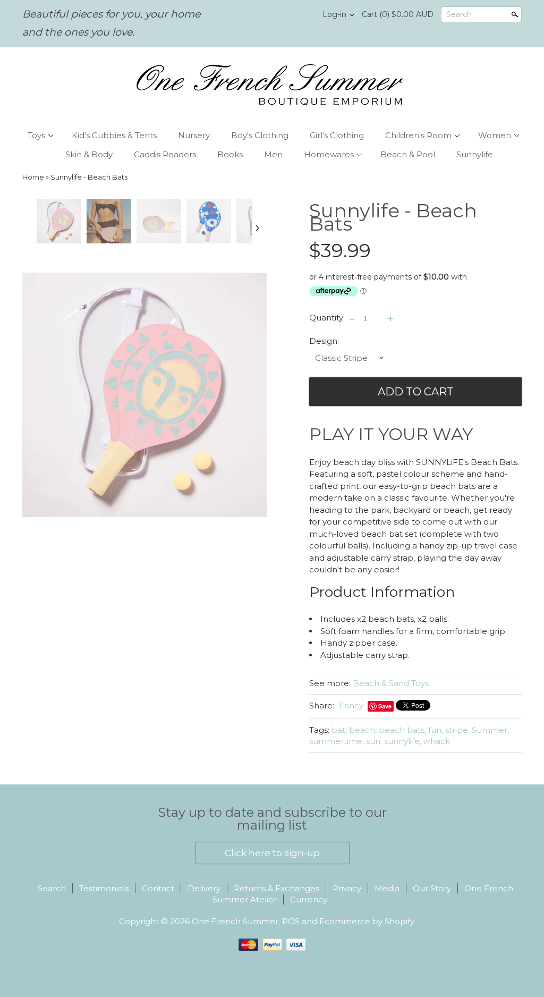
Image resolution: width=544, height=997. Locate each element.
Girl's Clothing (337, 135)
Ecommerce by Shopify (366, 921)
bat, (339, 730)
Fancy (351, 705)
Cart (398, 14)
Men (273, 154)
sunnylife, (402, 741)
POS (291, 921)
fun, (435, 730)
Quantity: (327, 317)
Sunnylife (474, 154)
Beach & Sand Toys (391, 683)
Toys (36, 135)
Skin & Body (89, 154)
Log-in (334, 14)
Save (385, 706)
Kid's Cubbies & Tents (114, 135)
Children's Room (418, 135)
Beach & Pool (407, 154)
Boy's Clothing (259, 135)
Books (230, 154)
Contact (158, 888)
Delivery (204, 888)
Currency (308, 899)
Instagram (301, 14)
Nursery (194, 135)
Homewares (329, 154)
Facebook (283, 14)
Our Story (432, 888)
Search (459, 14)
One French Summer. (237, 921)
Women (494, 135)
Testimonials (104, 888)
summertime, (336, 741)
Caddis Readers (165, 154)
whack (436, 741)
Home (33, 177)
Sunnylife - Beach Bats (89, 177)
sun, (374, 741)
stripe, (457, 730)
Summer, (490, 730)
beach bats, (402, 730)
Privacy (347, 888)
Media (387, 888)
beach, (363, 730)
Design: (324, 341)
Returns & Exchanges (276, 888)
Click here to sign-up (272, 853)
